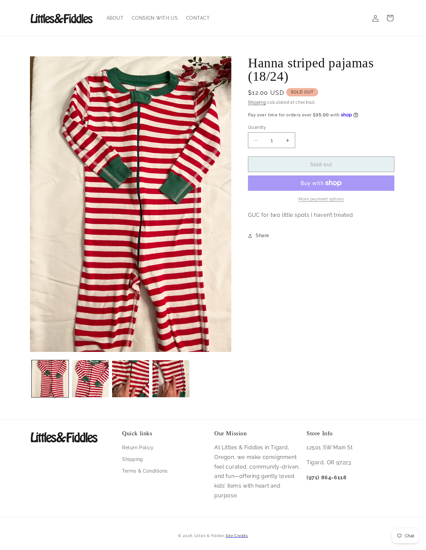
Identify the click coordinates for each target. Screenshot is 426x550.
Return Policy (138, 447)
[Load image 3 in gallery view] (130, 378)
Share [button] (262, 235)
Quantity (257, 127)
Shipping (257, 102)
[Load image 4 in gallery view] (170, 378)
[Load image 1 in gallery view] (50, 378)
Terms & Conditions (145, 471)
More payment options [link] (321, 199)
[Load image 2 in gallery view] (90, 378)
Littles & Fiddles (210, 536)
